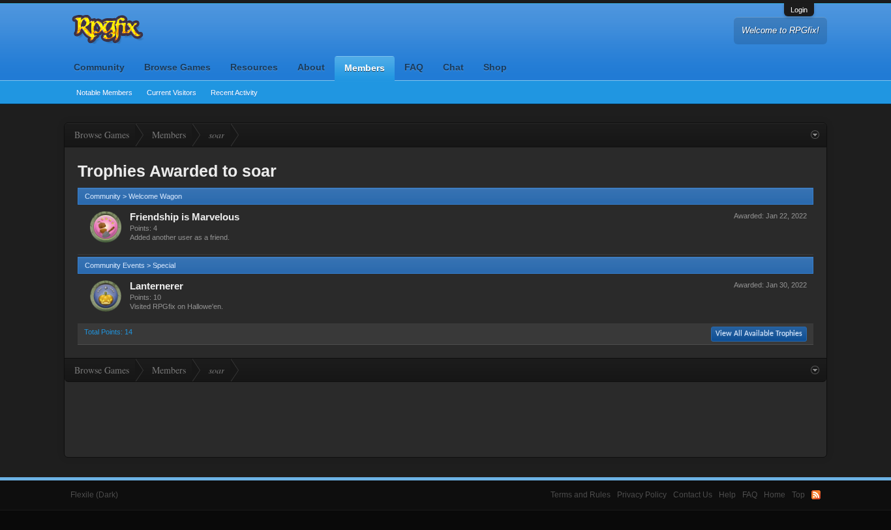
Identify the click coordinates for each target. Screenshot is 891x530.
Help (727, 494)
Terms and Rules (581, 494)
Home (774, 494)
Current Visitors (171, 92)
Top (798, 494)
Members (364, 68)
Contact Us (692, 494)
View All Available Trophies (759, 334)
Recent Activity (234, 92)
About (311, 67)
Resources (254, 67)
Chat (453, 67)
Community (99, 67)
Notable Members (104, 92)
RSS (816, 494)
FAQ (413, 67)
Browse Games (177, 67)
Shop (495, 67)
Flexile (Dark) (94, 494)
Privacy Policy (642, 494)
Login (799, 10)
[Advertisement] (445, 418)
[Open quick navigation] (815, 135)
